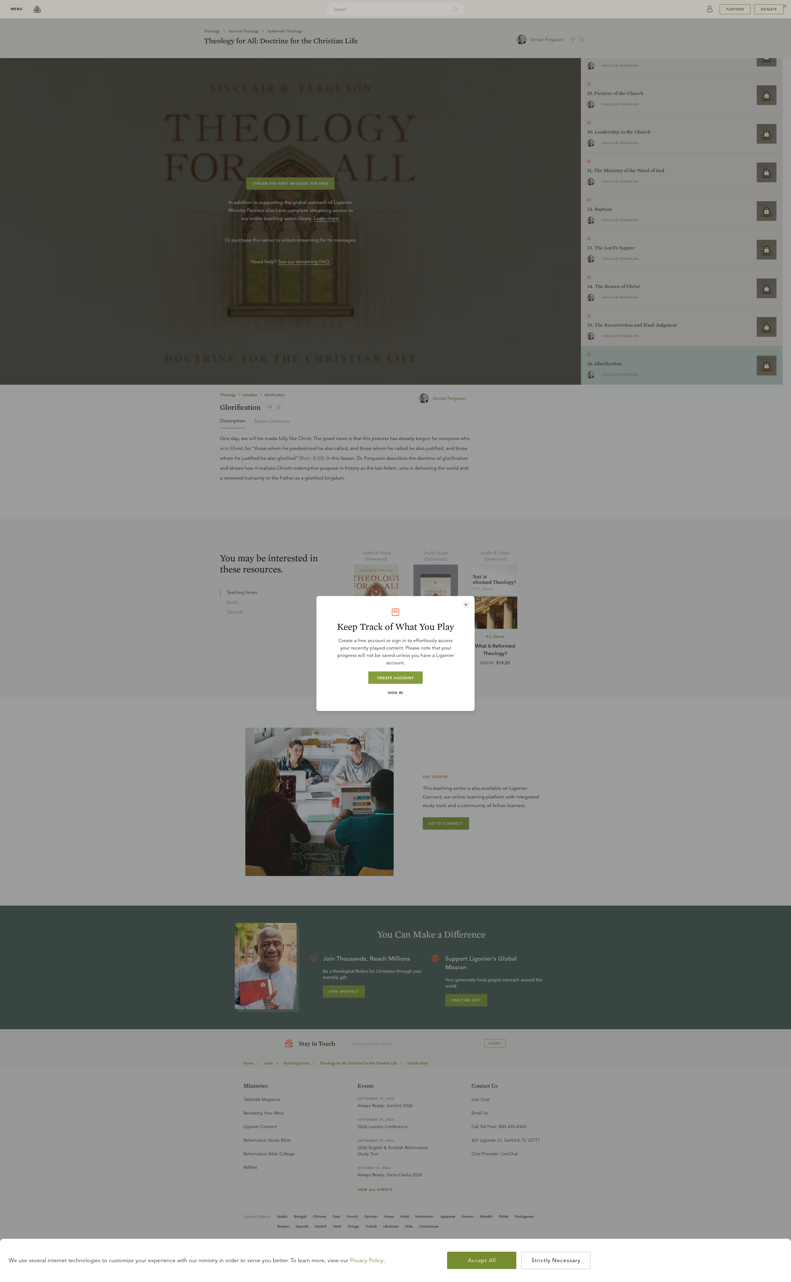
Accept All (482, 1260)
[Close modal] (466, 604)
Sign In (395, 692)
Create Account (395, 677)
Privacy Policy (366, 1260)
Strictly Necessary (555, 1260)
